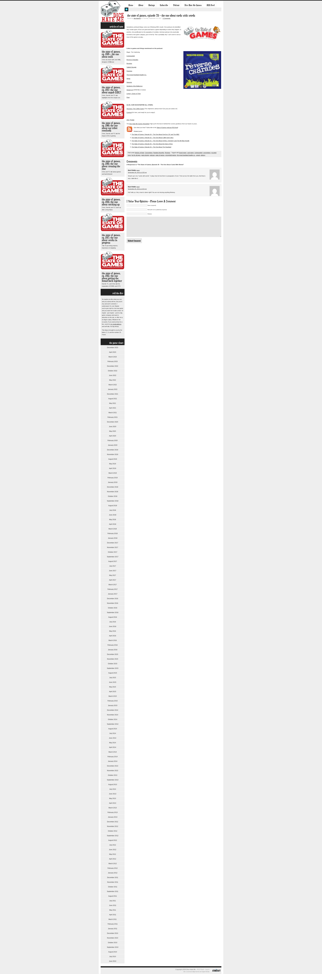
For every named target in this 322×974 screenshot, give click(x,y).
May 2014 (112, 743)
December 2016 (112, 598)
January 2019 (112, 482)
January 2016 (112, 650)
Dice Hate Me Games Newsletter (139, 124)
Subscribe (164, 5)
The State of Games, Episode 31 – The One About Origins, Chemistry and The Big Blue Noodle (160, 140)
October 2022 (112, 371)
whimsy (203, 155)
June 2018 (112, 515)
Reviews (167, 152)
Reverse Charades (132, 59)
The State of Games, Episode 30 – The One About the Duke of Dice (152, 144)
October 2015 (112, 664)
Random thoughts (158, 152)
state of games (160, 155)
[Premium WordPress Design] (216, 973)
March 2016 (113, 640)
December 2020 (112, 422)
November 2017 (112, 547)
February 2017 (113, 589)
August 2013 (112, 784)
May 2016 (112, 631)
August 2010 (112, 952)
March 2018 (113, 529)
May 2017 (112, 575)
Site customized (188, 971)
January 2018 (112, 538)
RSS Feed (211, 5)
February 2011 (113, 924)
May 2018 (112, 519)
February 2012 (113, 868)
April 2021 (112, 408)
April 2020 (112, 436)
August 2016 (112, 617)
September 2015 (112, 668)
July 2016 (112, 622)
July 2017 (112, 566)
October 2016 (112, 608)
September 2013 (112, 780)
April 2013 (112, 803)
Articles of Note (139, 152)
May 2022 (112, 380)
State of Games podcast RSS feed (167, 127)
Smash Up (130, 90)
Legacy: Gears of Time (134, 93)
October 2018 (112, 496)
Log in (207, 969)
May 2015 (112, 687)
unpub (198, 155)
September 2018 (112, 501)
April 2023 (112, 352)
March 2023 (113, 357)
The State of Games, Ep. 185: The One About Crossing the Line (111, 164)
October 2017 (112, 552)
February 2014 (113, 757)
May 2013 (112, 798)
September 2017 (112, 557)
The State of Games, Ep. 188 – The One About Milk (111, 54)
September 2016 (112, 612)
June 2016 (112, 626)
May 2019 (112, 464)
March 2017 (113, 585)
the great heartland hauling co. (186, 155)
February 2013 (113, 812)
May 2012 (112, 854)
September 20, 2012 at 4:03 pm (137, 189)
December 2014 (112, 710)
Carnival (129, 112)
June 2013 (112, 794)
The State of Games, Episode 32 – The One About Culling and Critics (152, 137)
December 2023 (112, 347)
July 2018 (112, 510)
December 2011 (112, 877)
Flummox (129, 71)
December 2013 (112, 766)
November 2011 (112, 882)
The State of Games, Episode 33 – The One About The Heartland (151, 147)
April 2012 (112, 859)
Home (130, 5)
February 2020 (113, 440)
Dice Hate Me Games (193, 5)
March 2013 (113, 808)
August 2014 (112, 729)
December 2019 (112, 450)
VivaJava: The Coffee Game (135, 108)
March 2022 (113, 385)
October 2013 (112, 775)
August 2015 (112, 673)
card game (190, 152)
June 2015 (112, 682)
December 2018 (112, 487)
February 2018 (113, 533)
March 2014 (113, 752)
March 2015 (113, 696)
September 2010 (112, 947)
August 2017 (112, 561)
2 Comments (166, 18)
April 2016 (112, 636)
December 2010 (112, 933)
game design (145, 155)
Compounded (131, 56)
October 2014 (112, 719)
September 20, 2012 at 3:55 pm (137, 172)
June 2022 (112, 375)
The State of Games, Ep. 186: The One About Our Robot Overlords (111, 126)
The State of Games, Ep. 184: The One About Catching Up (111, 202)
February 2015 (113, 701)
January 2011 (112, 929)
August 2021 (112, 399)
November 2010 (112, 938)
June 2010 (112, 961)
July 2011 (112, 901)
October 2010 (112, 942)
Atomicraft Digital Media (202, 971)
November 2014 (112, 715)
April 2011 (112, 915)
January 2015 (112, 705)
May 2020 (112, 431)
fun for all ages (136, 155)
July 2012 (112, 845)
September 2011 (112, 891)
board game (182, 152)
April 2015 (112, 691)
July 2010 (112, 956)
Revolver (129, 63)
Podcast (176, 5)
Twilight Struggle (131, 67)
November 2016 (112, 603)
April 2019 (112, 468)
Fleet (128, 97)
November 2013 (112, 770)
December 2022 (112, 366)
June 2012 (112, 849)
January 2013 (112, 817)
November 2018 (112, 492)
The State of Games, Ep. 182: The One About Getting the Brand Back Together (112, 277)
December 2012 (112, 822)
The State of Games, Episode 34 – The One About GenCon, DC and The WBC (155, 134)
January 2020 (112, 445)
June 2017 (112, 571)
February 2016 (113, 645)
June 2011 (112, 905)
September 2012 (112, 836)
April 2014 (112, 747)
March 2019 (113, 473)
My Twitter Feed (126, 9)
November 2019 (112, 454)
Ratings (151, 5)
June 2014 (112, 738)
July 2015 (112, 677)
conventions (207, 152)
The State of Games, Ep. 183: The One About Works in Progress (111, 238)
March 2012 (113, 863)
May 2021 (112, 403)
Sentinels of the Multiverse (135, 86)
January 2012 (112, 873)
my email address (116, 324)
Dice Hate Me (113, 11)
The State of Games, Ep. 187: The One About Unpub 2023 (111, 90)
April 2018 (112, 524)
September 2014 (112, 724)
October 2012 (112, 831)
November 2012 (112, 826)
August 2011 (112, 896)
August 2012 (112, 840)
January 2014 (112, 761)
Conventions (149, 152)
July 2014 (112, 733)
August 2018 (112, 505)
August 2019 (112, 459)
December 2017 (112, 543)
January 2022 (112, 389)
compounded (198, 152)
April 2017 (112, 580)
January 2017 (112, 594)
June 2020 (112, 426)
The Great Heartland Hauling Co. (137, 75)
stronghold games (170, 155)
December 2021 (112, 394)
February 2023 (113, 361)
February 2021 (113, 417)
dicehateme (137, 18)
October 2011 (112, 887)
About (140, 5)
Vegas (128, 78)
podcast (152, 155)
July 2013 (112, 789)
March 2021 (113, 412)
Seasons (129, 82)
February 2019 (113, 478)
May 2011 (112, 910)
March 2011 (113, 919)
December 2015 (112, 654)
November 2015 (112, 659)
